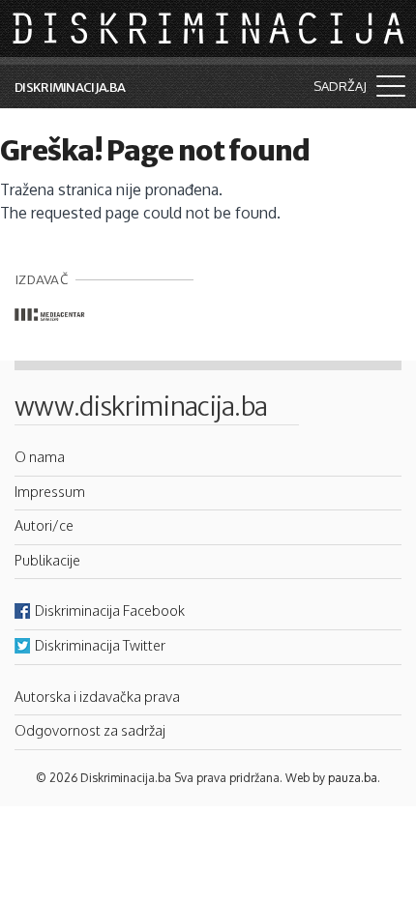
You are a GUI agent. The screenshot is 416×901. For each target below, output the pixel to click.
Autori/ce (44, 525)
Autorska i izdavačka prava (97, 696)
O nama (40, 456)
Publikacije (47, 559)
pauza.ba (352, 777)
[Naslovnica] (210, 27)
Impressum (50, 491)
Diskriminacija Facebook (110, 610)
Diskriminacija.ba (70, 87)
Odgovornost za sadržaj (90, 730)
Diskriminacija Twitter (100, 645)
